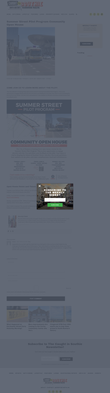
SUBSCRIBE (55, 205)
